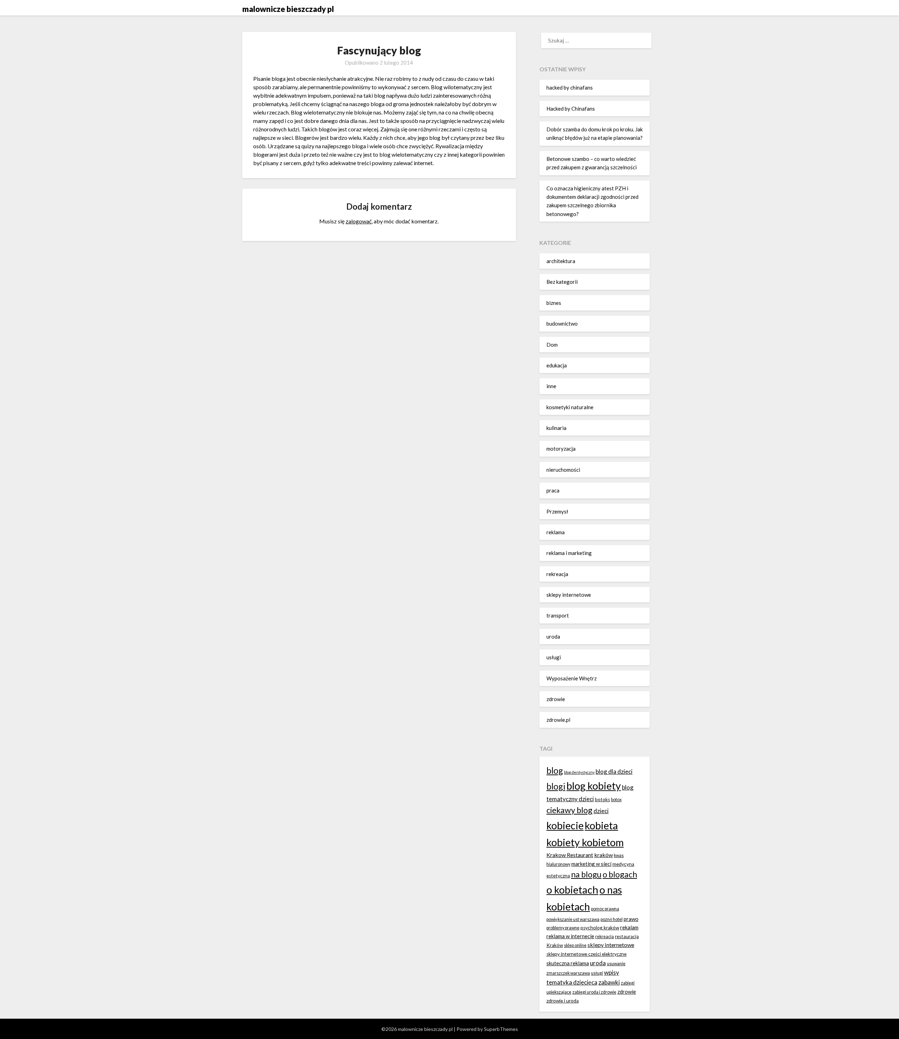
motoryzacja (561, 448)
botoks (602, 799)
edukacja (556, 365)
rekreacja (557, 574)
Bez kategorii (562, 282)
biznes (553, 303)
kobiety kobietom (585, 842)
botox (616, 799)
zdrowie (555, 699)
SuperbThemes (501, 1029)
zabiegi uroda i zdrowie (594, 992)
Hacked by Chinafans (570, 108)
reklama (555, 532)
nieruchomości (563, 469)
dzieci (601, 811)
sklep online (575, 945)
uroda (553, 636)
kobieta (601, 825)
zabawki (609, 982)
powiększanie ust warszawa (572, 919)
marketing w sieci (591, 864)
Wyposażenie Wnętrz (571, 678)
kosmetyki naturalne (569, 407)
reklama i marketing (569, 553)
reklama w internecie (570, 936)
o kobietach (572, 889)
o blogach (620, 874)
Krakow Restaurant (569, 854)
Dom (552, 344)
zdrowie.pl (558, 720)
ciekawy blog (569, 810)
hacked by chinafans (569, 87)
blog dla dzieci (614, 771)
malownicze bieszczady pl (288, 9)
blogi (555, 786)
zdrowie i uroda (562, 1001)
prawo (631, 919)
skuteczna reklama (567, 963)
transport (557, 615)
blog (554, 770)
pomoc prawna (605, 908)
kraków (603, 854)
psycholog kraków (599, 927)
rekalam (629, 927)
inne (551, 386)
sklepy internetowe (568, 595)
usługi (553, 657)
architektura (560, 261)
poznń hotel (612, 919)
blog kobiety (593, 785)
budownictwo (562, 323)
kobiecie (565, 825)
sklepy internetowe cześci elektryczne (586, 954)
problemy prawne (562, 927)
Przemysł (557, 511)
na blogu (586, 874)
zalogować (359, 221)
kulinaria (556, 428)
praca (552, 490)
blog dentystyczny (579, 772)
